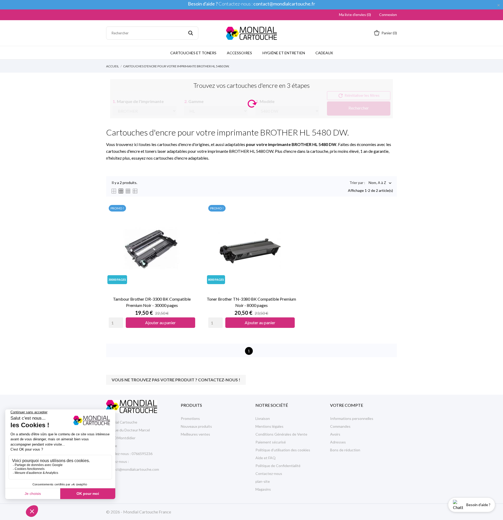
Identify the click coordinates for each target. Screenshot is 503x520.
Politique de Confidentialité (277, 465)
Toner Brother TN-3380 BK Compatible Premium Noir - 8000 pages (251, 302)
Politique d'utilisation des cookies (282, 450)
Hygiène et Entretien (284, 53)
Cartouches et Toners (193, 53)
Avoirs (335, 434)
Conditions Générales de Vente (281, 434)
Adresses (338, 442)
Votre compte (346, 405)
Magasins (263, 489)
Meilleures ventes (195, 434)
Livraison (262, 418)
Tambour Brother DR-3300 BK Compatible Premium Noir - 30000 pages (152, 302)
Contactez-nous (268, 473)
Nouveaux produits (196, 426)
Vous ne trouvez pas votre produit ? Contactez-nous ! (176, 379)
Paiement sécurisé (270, 442)
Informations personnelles (351, 418)
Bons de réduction (345, 450)
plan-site (262, 481)
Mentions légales (269, 426)
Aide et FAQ (265, 458)
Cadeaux (324, 53)
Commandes (340, 426)
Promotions (190, 418)
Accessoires (239, 53)
